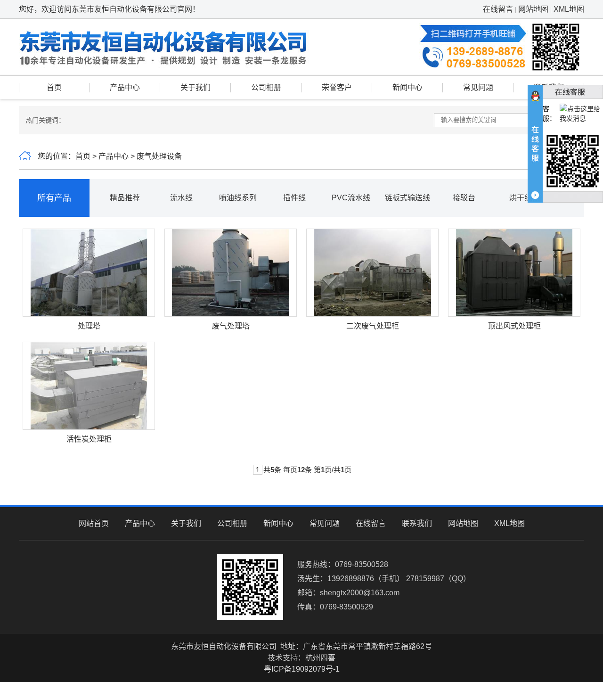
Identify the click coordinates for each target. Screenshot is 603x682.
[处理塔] (89, 272)
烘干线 (520, 198)
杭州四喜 (320, 658)
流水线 (181, 198)
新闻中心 (407, 87)
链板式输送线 (407, 198)
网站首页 (94, 523)
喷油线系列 (238, 198)
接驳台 (464, 198)
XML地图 (569, 9)
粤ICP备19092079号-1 (302, 669)
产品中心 (125, 87)
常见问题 (478, 87)
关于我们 (195, 87)
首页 (54, 87)
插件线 (294, 198)
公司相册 (266, 87)
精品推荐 (125, 198)
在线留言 (498, 9)
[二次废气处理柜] (372, 272)
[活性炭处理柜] (89, 385)
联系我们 (417, 523)
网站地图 (533, 9)
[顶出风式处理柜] (514, 272)
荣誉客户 (337, 87)
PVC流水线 (351, 198)
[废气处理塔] (230, 272)
